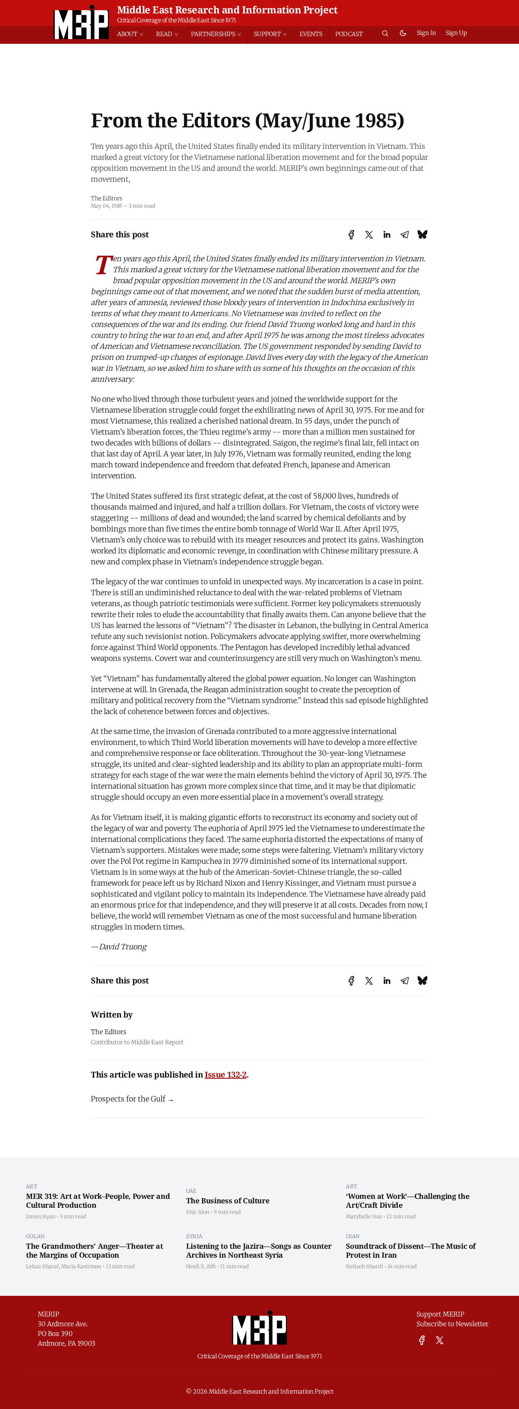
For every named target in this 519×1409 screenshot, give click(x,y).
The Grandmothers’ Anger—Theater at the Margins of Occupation (94, 1250)
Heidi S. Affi (201, 1266)
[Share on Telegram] (404, 235)
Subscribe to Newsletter (452, 1324)
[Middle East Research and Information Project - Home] (81, 22)
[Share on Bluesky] (422, 234)
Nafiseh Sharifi (364, 1266)
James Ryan (40, 1216)
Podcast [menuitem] (349, 34)
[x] (439, 1340)
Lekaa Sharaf (42, 1266)
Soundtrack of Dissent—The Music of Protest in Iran (411, 1250)
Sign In (426, 33)
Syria (194, 1236)
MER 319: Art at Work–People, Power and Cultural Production (98, 1200)
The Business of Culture (228, 1200)
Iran (353, 1236)
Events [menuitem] (311, 34)
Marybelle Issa (364, 1216)
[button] (133, 34)
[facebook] (421, 1340)
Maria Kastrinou (81, 1266)
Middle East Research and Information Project (227, 9)
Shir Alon (197, 1212)
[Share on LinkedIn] (386, 235)
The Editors (106, 198)
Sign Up (456, 33)
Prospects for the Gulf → (132, 1099)
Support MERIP (440, 1314)
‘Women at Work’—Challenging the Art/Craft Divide (407, 1200)
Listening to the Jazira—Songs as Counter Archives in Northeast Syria (259, 1250)
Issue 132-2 (226, 1074)
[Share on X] (369, 235)
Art (31, 1186)
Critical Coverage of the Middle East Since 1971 (176, 20)
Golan (35, 1236)
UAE (191, 1190)
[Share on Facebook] (351, 235)
